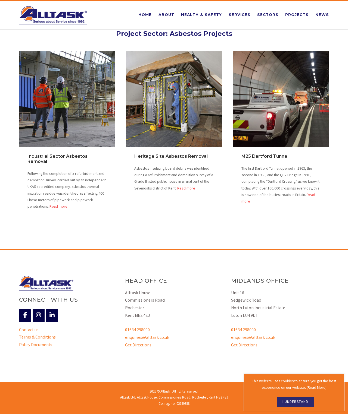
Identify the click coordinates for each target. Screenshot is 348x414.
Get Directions (138, 345)
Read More (316, 388)
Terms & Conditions (37, 337)
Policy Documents (35, 345)
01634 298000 (137, 330)
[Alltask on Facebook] (25, 315)
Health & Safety (201, 14)
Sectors (267, 14)
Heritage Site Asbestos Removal (171, 156)
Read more (58, 207)
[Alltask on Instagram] (39, 315)
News (322, 14)
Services (239, 14)
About (166, 14)
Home (145, 14)
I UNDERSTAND (295, 402)
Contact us (29, 330)
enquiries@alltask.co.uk (147, 338)
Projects (297, 14)
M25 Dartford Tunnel (264, 156)
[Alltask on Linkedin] (52, 315)
